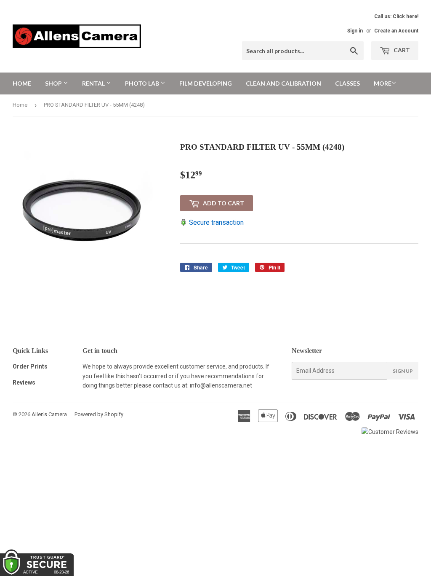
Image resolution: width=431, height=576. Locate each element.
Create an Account (396, 31)
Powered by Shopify (98, 414)
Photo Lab (142, 83)
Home (22, 83)
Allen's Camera (49, 414)
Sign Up (403, 371)
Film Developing (205, 83)
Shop (54, 83)
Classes (347, 83)
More (382, 83)
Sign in (355, 31)
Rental (94, 83)
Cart (401, 50)
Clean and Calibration (283, 83)
